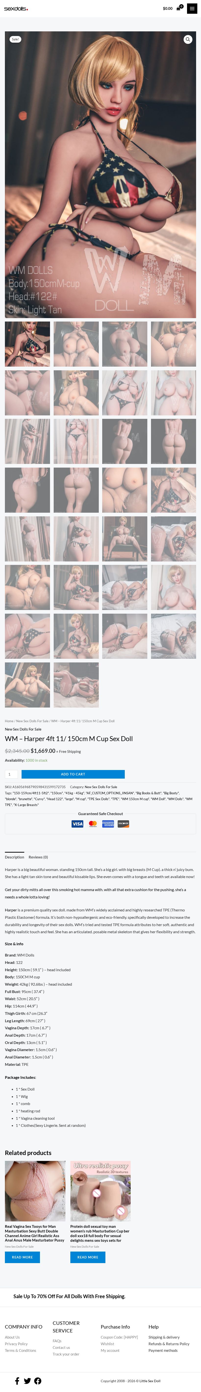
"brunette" (25, 799)
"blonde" (10, 799)
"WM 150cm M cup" (135, 799)
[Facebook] (17, 1381)
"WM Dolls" (175, 799)
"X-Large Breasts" (26, 805)
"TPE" (115, 799)
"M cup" (80, 799)
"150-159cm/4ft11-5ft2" (31, 793)
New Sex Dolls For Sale (32, 721)
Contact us (61, 1347)
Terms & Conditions (20, 1350)
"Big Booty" (171, 793)
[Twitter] (27, 1381)
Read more (22, 1257)
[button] (188, 39)
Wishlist (107, 1344)
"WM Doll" (158, 799)
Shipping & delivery (164, 1337)
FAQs (57, 1341)
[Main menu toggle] (192, 8)
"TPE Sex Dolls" (99, 799)
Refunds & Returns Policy (169, 1344)
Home (9, 721)
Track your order (66, 1354)
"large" (69, 799)
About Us (12, 1337)
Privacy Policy (16, 1344)
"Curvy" (39, 799)
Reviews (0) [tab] (38, 857)
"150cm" (56, 793)
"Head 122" (54, 799)
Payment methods (163, 1350)
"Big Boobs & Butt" (149, 793)
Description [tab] (14, 857)
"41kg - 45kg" (74, 793)
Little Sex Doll (150, 1381)
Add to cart (73, 774)
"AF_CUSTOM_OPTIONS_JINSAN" (110, 793)
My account (110, 1350)
